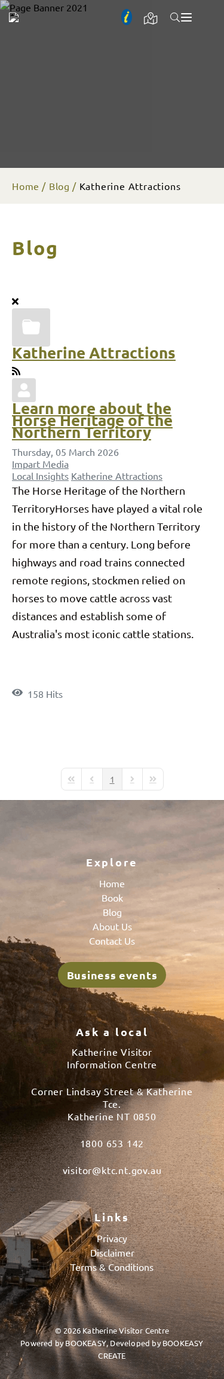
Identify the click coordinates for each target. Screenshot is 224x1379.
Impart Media (40, 464)
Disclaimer (112, 1252)
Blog (59, 186)
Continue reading (69, 673)
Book (112, 897)
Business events (112, 975)
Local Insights (40, 476)
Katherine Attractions (94, 352)
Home (25, 186)
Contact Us (112, 940)
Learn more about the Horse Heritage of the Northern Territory (92, 420)
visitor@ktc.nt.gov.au (112, 1170)
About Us (112, 926)
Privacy (112, 1238)
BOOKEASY (85, 1343)
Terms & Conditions (112, 1267)
